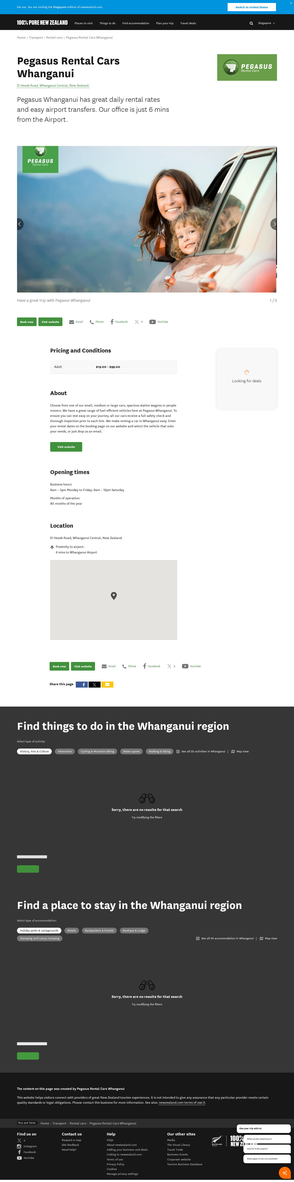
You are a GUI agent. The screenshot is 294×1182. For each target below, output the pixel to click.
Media (171, 1140)
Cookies (112, 1169)
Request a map (71, 1140)
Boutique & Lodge (134, 930)
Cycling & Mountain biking (97, 751)
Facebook (29, 1152)
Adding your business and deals (127, 1149)
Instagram (30, 1146)
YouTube (28, 1158)
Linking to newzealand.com (124, 1154)
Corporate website (179, 1159)
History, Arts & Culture (34, 751)
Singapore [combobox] (265, 23)
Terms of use (115, 1159)
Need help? (69, 1149)
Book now (26, 322)
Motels (71, 930)
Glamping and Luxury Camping (39, 938)
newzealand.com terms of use (182, 1102)
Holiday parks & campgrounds (39, 930)
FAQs (110, 1140)
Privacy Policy (115, 1164)
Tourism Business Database (184, 1164)
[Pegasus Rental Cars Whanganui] (247, 67)
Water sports (131, 751)
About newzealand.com (122, 1145)
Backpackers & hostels (99, 930)
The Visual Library (178, 1145)
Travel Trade (175, 1149)
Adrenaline (65, 751)
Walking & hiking (159, 751)
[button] (84, 23)
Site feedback (70, 1145)
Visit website (50, 322)
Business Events (177, 1154)
